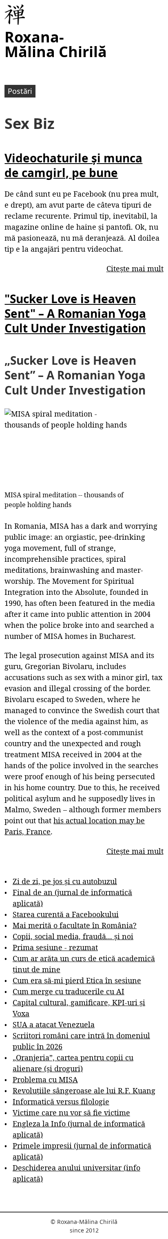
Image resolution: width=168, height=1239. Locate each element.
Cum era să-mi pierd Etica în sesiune (77, 980)
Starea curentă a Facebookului (66, 914)
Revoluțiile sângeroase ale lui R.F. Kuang (84, 1090)
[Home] (14, 14)
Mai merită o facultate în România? (75, 925)
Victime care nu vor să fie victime (71, 1112)
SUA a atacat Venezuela (54, 1024)
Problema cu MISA (45, 1079)
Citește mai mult (135, 268)
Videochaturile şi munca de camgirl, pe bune (73, 165)
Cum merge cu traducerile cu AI (68, 991)
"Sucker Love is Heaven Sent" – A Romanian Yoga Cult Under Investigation (75, 313)
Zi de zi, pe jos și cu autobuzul (65, 881)
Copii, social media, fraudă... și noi (73, 936)
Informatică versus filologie (61, 1101)
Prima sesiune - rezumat (55, 947)
